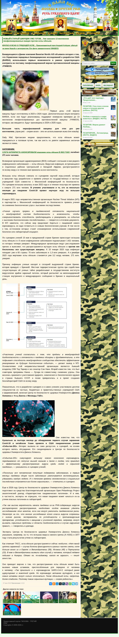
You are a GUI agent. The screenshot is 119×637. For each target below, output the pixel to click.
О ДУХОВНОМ (22, 33)
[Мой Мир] (57, 583)
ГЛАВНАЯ (7, 33)
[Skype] (73, 583)
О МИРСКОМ (39, 33)
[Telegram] (76, 583)
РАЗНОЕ (80, 33)
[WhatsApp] (70, 583)
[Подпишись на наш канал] (100, 71)
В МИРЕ (52, 33)
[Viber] (66, 583)
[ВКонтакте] (50, 583)
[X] (60, 583)
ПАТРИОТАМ (67, 33)
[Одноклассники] (53, 583)
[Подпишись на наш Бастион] (100, 75)
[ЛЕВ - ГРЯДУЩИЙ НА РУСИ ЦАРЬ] (98, 59)
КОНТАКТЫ (93, 33)
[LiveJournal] (63, 583)
